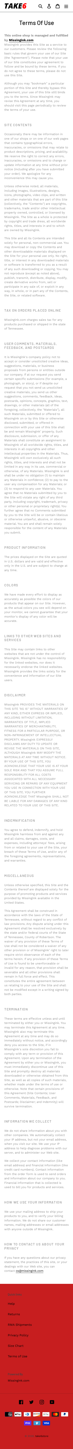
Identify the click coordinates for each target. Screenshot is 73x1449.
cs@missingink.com (29, 1271)
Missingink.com (21, 40)
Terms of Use (17, 1356)
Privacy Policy (18, 1335)
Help (11, 1303)
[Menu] (66, 6)
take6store (41, 1436)
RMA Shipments (20, 1325)
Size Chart (16, 1346)
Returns (14, 1314)
